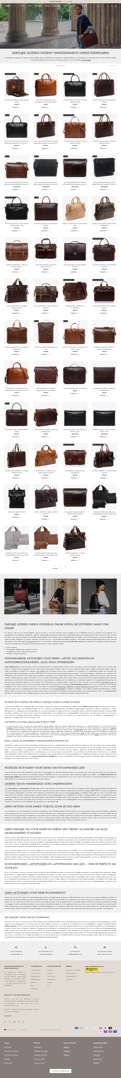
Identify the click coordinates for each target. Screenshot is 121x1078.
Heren (30, 6)
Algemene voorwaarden (73, 970)
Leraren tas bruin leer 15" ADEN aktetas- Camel (75, 224)
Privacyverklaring (71, 973)
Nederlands (99, 6)
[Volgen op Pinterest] (19, 1022)
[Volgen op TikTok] (23, 1022)
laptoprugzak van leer (107, 682)
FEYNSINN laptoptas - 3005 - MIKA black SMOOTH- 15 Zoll (75, 430)
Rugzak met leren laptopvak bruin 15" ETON (45, 348)
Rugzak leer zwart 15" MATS (16, 512)
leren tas (111, 838)
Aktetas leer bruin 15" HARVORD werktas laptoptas (46, 307)
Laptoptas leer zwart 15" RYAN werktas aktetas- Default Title (17, 224)
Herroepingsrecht (71, 976)
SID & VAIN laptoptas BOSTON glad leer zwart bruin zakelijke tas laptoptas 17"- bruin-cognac (46, 142)
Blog (32, 986)
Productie (49, 973)
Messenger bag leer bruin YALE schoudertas (75, 307)
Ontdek (84, 6)
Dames (22, 6)
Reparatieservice (35, 976)
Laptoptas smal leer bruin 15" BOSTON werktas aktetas (104, 142)
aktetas (39, 850)
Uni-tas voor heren (39, 1063)
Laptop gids (96, 1055)
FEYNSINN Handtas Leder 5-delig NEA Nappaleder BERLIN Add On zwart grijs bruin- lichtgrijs (16, 554)
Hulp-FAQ (33, 982)
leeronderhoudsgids (73, 793)
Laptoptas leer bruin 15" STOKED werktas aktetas (104, 472)
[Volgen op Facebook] (5, 1022)
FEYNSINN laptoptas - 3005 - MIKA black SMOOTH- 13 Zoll (104, 430)
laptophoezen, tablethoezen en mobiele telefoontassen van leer (76, 687)
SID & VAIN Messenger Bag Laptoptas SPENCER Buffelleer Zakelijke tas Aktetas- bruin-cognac (75, 183)
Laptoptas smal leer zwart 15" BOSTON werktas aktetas (75, 101)
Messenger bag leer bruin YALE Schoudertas (75, 472)
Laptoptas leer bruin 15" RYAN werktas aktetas (104, 101)
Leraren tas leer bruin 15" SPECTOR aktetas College (16, 266)
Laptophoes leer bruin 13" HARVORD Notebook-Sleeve (104, 389)
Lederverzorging (98, 1047)
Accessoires (74, 6)
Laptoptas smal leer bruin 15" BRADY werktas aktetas (75, 142)
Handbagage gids (98, 1051)
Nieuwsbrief (34, 989)
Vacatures (50, 982)
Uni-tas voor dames (39, 1059)
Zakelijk (47, 6)
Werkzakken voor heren (40, 1055)
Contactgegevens (36, 970)
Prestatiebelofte (51, 979)
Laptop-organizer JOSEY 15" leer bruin (75, 388)
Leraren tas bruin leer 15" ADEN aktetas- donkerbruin (104, 224)
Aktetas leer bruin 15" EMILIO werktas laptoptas (75, 266)
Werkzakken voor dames (41, 1051)
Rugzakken (38, 6)
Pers (48, 986)
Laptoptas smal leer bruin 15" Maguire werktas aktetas (16, 472)
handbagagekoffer (60, 689)
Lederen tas (13, 784)
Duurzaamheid (51, 976)
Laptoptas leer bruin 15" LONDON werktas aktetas (75, 554)
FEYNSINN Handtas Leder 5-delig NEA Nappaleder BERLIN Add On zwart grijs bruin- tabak (45, 554)
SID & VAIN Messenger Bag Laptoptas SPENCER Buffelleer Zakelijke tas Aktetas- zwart (104, 183)
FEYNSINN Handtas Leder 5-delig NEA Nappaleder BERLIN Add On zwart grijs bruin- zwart (104, 513)
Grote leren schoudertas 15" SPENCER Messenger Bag (46, 430)
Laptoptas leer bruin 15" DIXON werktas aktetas (46, 224)
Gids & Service (35, 973)
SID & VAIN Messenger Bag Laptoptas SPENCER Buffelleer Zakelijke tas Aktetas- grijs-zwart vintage (45, 183)
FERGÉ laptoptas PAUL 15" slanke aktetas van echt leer (75, 348)
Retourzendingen (35, 979)
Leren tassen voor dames (11, 1051)
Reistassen (56, 6)
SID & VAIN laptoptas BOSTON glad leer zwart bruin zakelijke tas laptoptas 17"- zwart (17, 142)
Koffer (65, 6)
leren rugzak (95, 788)
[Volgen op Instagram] (14, 1022)
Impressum (69, 979)
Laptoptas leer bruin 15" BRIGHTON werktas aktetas (45, 266)
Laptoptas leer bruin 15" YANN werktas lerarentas (17, 348)
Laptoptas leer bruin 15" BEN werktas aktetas (104, 307)
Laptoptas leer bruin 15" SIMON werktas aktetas (17, 101)
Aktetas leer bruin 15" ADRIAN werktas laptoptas (46, 513)
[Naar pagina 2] (65, 567)
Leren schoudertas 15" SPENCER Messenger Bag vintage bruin (45, 389)
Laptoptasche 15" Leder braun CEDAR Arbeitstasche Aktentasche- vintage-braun (16, 389)
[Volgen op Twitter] (10, 1022)
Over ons (49, 970)
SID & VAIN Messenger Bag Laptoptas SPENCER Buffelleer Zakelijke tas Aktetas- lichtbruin (16, 183)
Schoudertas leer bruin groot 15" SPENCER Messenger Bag (104, 348)
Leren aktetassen (41, 671)
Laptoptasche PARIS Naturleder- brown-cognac (17, 430)
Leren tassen (7, 1047)
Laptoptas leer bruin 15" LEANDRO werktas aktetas (17, 307)
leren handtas (48, 772)
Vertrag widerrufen (60, 1071)
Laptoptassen (37, 1047)
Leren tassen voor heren (11, 1055)
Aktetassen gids (97, 1059)
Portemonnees (8, 1063)
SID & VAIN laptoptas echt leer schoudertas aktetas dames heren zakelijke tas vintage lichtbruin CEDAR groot (46, 101)
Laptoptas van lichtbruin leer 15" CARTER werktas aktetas (46, 472)
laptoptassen (32, 642)
